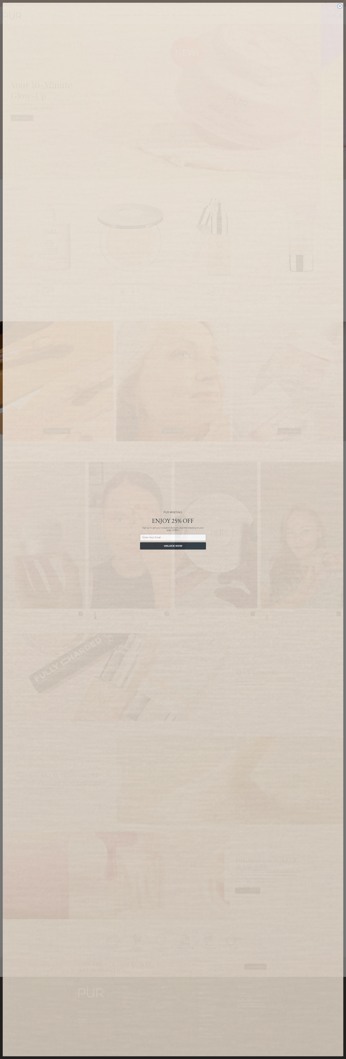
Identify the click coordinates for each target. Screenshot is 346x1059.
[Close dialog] (339, 6)
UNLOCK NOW (173, 545)
